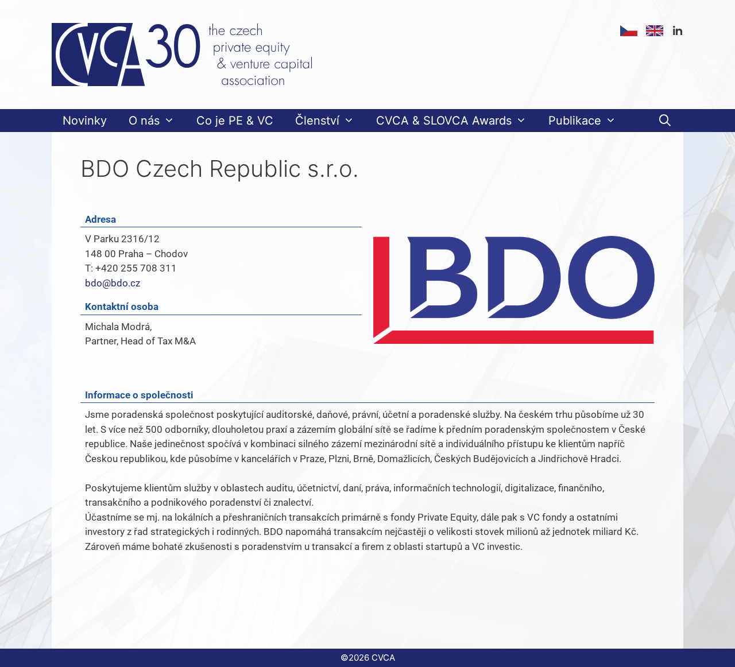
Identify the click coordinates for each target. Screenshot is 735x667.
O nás (144, 120)
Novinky (85, 120)
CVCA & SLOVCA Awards (444, 120)
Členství (317, 120)
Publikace (574, 120)
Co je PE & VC (234, 120)
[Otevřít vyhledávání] (665, 120)
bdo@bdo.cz (112, 283)
